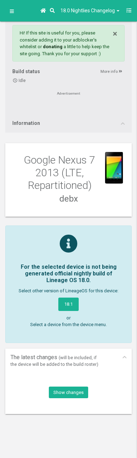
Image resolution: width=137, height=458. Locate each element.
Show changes (68, 392)
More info (109, 71)
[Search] (53, 10)
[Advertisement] (68, 108)
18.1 (68, 304)
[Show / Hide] (11, 11)
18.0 (88, 10)
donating (53, 46)
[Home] (44, 10)
